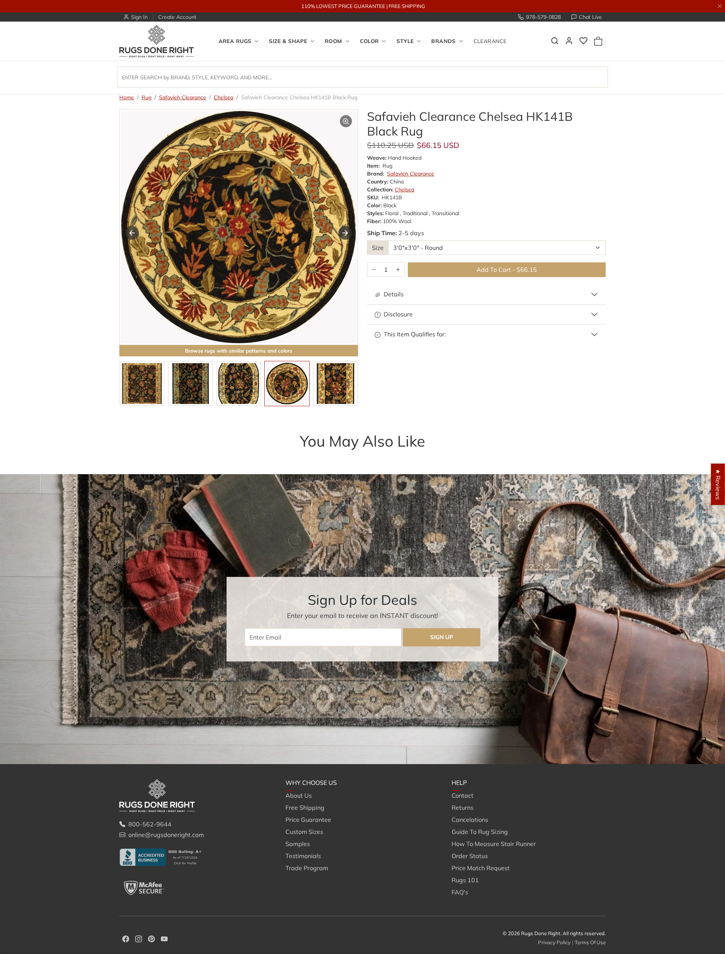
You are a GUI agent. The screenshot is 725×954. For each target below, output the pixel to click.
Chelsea (223, 97)
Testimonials (303, 856)
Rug (146, 97)
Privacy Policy (554, 942)
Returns (463, 807)
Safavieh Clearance (182, 97)
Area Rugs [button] (235, 41)
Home (126, 97)
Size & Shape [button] (288, 41)
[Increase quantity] (398, 269)
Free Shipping (304, 807)
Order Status (470, 856)
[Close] (719, 6)
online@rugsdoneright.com (166, 834)
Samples (297, 844)
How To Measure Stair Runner (494, 844)
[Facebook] (125, 938)
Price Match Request (481, 868)
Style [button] (404, 41)
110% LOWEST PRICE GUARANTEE (343, 6)
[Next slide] (345, 233)
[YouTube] (164, 938)
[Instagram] (138, 938)
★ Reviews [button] (718, 484)
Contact (463, 795)
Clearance (490, 41)
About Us (298, 795)
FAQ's (460, 892)
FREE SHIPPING (407, 6)
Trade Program (306, 868)
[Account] (569, 40)
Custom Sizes (304, 831)
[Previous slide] (132, 233)
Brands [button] (443, 41)
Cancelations (470, 819)
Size (378, 247)
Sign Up (441, 637)
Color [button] (369, 41)
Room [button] (333, 41)
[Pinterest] (151, 938)
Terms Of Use (590, 942)
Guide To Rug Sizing (480, 831)
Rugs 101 (465, 880)
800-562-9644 (149, 824)
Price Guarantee (308, 819)
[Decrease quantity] (374, 269)
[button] (555, 40)
